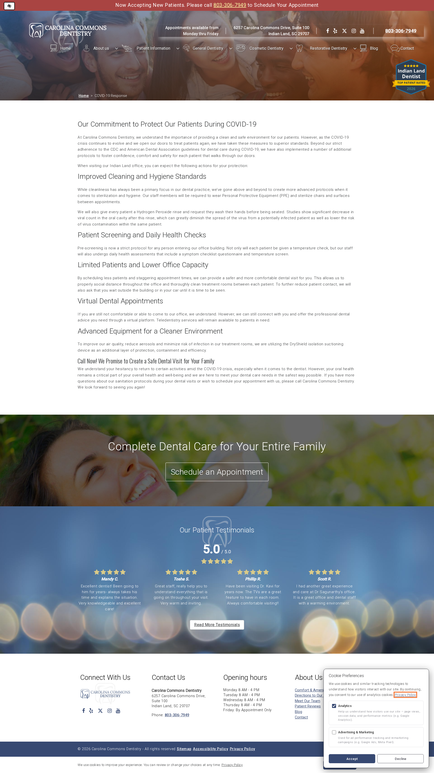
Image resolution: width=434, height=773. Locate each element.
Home (65, 48)
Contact (407, 48)
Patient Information (153, 48)
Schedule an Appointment (217, 472)
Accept (352, 759)
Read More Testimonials (217, 624)
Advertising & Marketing (356, 732)
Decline (400, 759)
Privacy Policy (242, 749)
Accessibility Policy (210, 749)
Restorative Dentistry (328, 48)
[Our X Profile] (344, 31)
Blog (374, 48)
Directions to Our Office (314, 695)
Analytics (345, 706)
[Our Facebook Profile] (327, 31)
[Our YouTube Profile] (362, 31)
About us (101, 48)
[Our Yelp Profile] (335, 31)
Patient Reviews (308, 706)
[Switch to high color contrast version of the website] (9, 6)
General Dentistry (208, 48)
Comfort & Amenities (312, 690)
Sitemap (184, 749)
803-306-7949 (229, 5)
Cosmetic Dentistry (267, 48)
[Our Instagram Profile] (354, 31)
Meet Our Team (307, 701)
